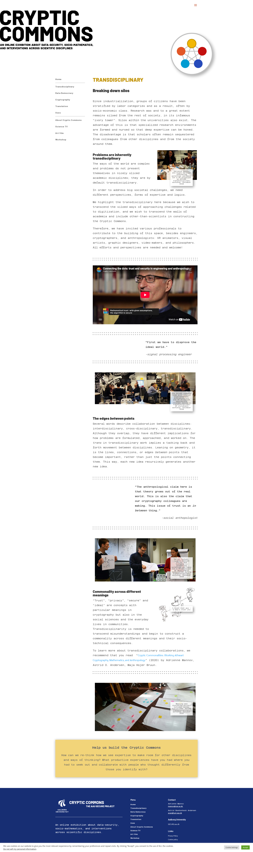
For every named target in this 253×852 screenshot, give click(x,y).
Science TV (61, 126)
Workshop (60, 139)
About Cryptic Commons (68, 120)
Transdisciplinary (64, 86)
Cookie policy (173, 839)
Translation (61, 106)
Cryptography (62, 99)
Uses (58, 112)
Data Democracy (64, 93)
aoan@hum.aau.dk (175, 813)
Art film (59, 133)
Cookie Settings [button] (232, 847)
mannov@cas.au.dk (175, 806)
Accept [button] (245, 847)
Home (58, 79)
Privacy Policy (173, 836)
